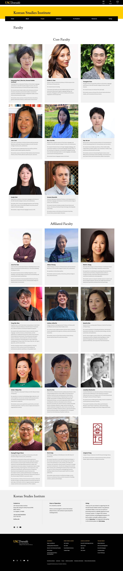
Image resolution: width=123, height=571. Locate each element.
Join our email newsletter (19, 514)
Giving (110, 18)
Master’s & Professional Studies (54, 548)
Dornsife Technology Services (87, 543)
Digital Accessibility (69, 560)
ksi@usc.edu (16, 519)
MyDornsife (83, 545)
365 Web (82, 548)
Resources (94, 18)
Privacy (62, 560)
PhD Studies (49, 550)
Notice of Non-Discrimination (90, 560)
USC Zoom (83, 550)
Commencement (101, 550)
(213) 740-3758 (17, 516)
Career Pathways (101, 552)
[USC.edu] (117, 2)
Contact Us (58, 560)
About (27, 18)
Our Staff (66, 545)
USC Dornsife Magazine (102, 545)
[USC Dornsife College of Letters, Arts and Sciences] (12, 3)
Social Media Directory (68, 548)
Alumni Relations (101, 543)
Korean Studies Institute (32, 13)
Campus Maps (67, 550)
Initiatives (58, 18)
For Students (76, 18)
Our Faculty (66, 543)
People (42, 18)
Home (12, 18)
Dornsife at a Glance (51, 560)
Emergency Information (78, 560)
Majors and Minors (51, 543)
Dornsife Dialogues (102, 548)
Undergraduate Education (52, 545)
